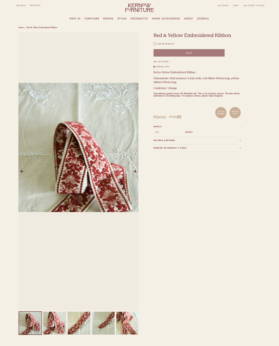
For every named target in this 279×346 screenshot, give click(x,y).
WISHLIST (35, 5)
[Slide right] (134, 171)
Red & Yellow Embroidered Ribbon (42, 27)
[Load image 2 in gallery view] (54, 323)
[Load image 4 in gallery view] (103, 323)
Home (21, 27)
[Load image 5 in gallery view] (127, 323)
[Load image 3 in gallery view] (79, 323)
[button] (21, 5)
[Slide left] (22, 171)
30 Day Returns (221, 112)
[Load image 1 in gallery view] (30, 323)
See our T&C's (235, 112)
